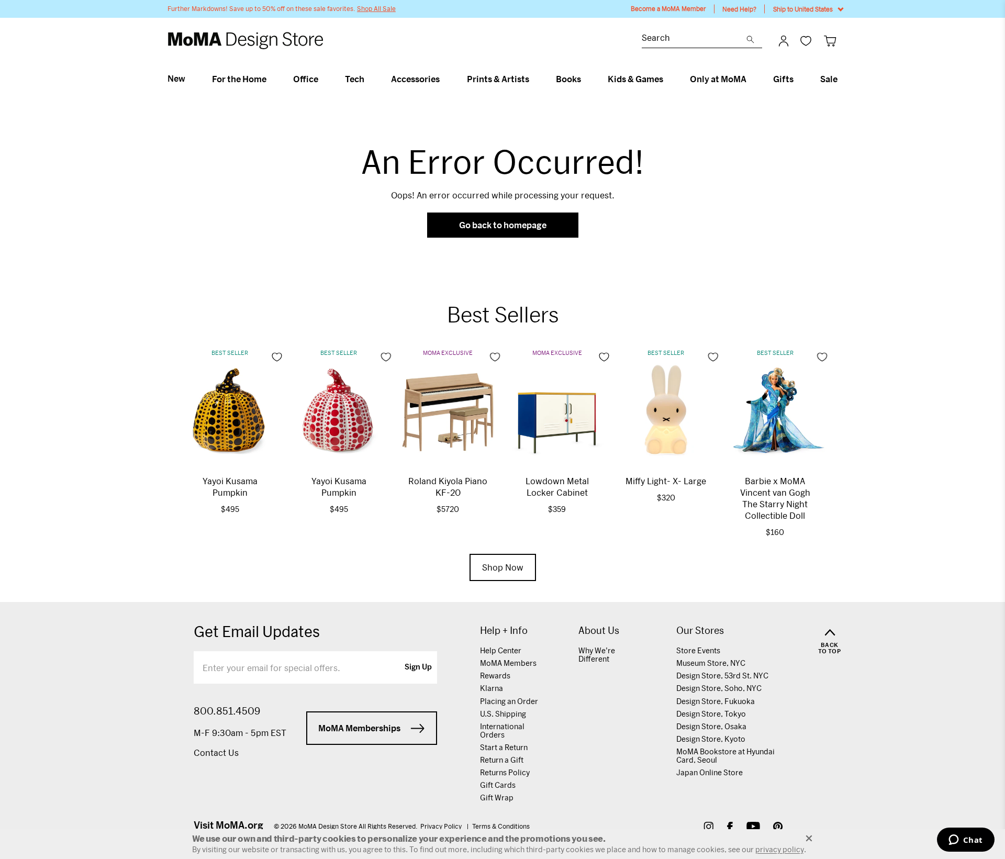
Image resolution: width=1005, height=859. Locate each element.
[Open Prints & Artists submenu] (533, 79)
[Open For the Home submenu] (270, 79)
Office (305, 79)
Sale (829, 79)
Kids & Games (635, 79)
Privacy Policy (441, 826)
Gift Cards (498, 784)
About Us (598, 630)
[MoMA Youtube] (753, 827)
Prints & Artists (498, 79)
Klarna (491, 688)
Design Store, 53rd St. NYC (722, 675)
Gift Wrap (496, 797)
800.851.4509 (227, 711)
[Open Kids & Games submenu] (667, 79)
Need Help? (739, 9)
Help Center (500, 650)
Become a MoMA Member (668, 8)
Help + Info (504, 630)
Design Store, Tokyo (711, 713)
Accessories (415, 79)
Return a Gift (501, 759)
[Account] (783, 41)
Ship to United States (803, 9)
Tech (354, 79)
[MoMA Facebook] (730, 827)
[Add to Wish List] (276, 357)
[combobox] (694, 39)
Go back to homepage (502, 225)
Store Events (698, 650)
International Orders (502, 730)
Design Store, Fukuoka (715, 701)
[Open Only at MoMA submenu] (750, 79)
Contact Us (216, 752)
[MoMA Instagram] (708, 827)
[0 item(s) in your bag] (830, 40)
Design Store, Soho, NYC (719, 688)
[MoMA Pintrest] (778, 827)
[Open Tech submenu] (368, 79)
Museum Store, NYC (710, 663)
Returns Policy (505, 772)
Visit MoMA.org (228, 825)
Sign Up (418, 667)
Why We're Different (596, 654)
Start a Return (504, 747)
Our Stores (700, 630)
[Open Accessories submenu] (444, 79)
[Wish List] (806, 41)
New (176, 78)
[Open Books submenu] (585, 79)
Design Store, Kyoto (710, 738)
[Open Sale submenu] (842, 79)
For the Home (239, 79)
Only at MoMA (718, 79)
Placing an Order (509, 701)
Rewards (495, 675)
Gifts (783, 79)
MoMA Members (508, 663)
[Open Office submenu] (322, 79)
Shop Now (502, 567)
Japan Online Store (709, 772)
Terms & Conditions (501, 826)
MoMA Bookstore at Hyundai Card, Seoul (725, 755)
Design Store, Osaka (711, 726)
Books (568, 79)
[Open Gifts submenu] (798, 79)
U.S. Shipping (503, 713)
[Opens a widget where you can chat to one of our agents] (965, 841)
